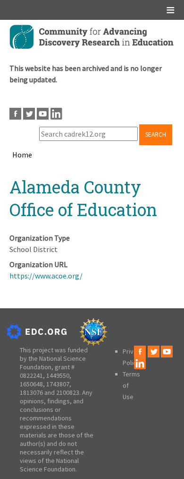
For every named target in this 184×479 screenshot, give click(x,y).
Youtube (43, 114)
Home (22, 154)
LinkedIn (56, 114)
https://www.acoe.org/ (46, 275)
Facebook (15, 114)
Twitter (29, 114)
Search (155, 135)
